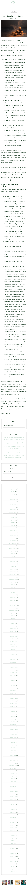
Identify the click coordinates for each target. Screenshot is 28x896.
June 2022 (13, 618)
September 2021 (13, 641)
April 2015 (13, 840)
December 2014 (13, 851)
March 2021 (13, 657)
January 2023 (13, 600)
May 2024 (13, 558)
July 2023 (13, 584)
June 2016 (13, 804)
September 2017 (13, 765)
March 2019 (13, 719)
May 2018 (13, 745)
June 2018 (13, 742)
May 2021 (13, 651)
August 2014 (13, 861)
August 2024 (13, 551)
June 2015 (13, 835)
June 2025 (13, 525)
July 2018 (13, 739)
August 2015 (13, 830)
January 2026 (13, 507)
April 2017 (13, 778)
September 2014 (13, 858)
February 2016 (13, 814)
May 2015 (13, 838)
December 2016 (13, 789)
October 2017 (13, 763)
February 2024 (13, 566)
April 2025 (12, 530)
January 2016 (13, 817)
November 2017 (13, 760)
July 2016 (13, 801)
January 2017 (13, 786)
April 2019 (13, 716)
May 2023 (13, 589)
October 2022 (13, 608)
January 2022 (13, 631)
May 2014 (13, 869)
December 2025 (13, 509)
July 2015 (13, 832)
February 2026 (13, 504)
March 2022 (13, 626)
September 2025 (13, 517)
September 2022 (13, 610)
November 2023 (13, 574)
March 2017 (13, 781)
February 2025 (13, 535)
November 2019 (13, 698)
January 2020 (13, 693)
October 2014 (13, 856)
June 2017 (13, 773)
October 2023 (13, 576)
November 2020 (13, 667)
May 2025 (13, 527)
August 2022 (13, 613)
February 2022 (13, 628)
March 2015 (13, 843)
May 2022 (13, 620)
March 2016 (13, 812)
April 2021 (13, 654)
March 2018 (13, 750)
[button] (14, 11)
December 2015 (13, 820)
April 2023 (13, 592)
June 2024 (13, 556)
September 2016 (13, 796)
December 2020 (13, 664)
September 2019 (13, 703)
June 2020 (13, 680)
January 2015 (13, 848)
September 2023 (13, 579)
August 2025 (13, 520)
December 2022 (13, 602)
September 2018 (13, 734)
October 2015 (13, 825)
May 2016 (13, 807)
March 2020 (13, 688)
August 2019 (13, 706)
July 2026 (13, 491)
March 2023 (13, 595)
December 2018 (13, 726)
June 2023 (13, 587)
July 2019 (13, 708)
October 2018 (13, 732)
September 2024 (13, 548)
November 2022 (13, 605)
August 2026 (13, 489)
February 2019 (13, 721)
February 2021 (13, 659)
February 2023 (13, 597)
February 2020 (13, 690)
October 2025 (13, 514)
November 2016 (13, 791)
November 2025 (13, 512)
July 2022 (13, 615)
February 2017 (13, 783)
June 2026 (13, 494)
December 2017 (13, 757)
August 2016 (13, 799)
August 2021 (13, 644)
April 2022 (13, 623)
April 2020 (13, 685)
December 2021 (13, 633)
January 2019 (13, 724)
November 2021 (13, 636)
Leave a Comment (21, 14)
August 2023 (13, 582)
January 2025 (13, 538)
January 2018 (13, 755)
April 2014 (13, 871)
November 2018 (13, 729)
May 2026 (13, 496)
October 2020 (13, 670)
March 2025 (13, 533)
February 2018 (13, 752)
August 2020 (13, 675)
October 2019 (13, 701)
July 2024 (13, 553)
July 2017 (13, 770)
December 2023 (13, 571)
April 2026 (12, 499)
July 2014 (13, 864)
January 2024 (13, 569)
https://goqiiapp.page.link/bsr (14, 408)
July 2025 (13, 522)
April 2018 (13, 747)
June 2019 (13, 711)
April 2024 (12, 561)
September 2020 (13, 672)
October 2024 (13, 545)
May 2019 (13, 714)
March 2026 (13, 501)
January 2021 (13, 662)
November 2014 (13, 853)
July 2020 (13, 677)
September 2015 (13, 827)
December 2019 (13, 695)
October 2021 (13, 639)
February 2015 (13, 845)
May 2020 (13, 682)
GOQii (14, 2)
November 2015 (13, 822)
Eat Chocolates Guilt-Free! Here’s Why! (14, 17)
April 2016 (13, 809)
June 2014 (13, 866)
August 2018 (13, 737)
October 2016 (13, 794)
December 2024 (12, 540)
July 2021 (13, 646)
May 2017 (13, 776)
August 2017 (13, 768)
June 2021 (13, 649)
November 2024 (12, 543)
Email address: (14, 468)
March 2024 (13, 564)
